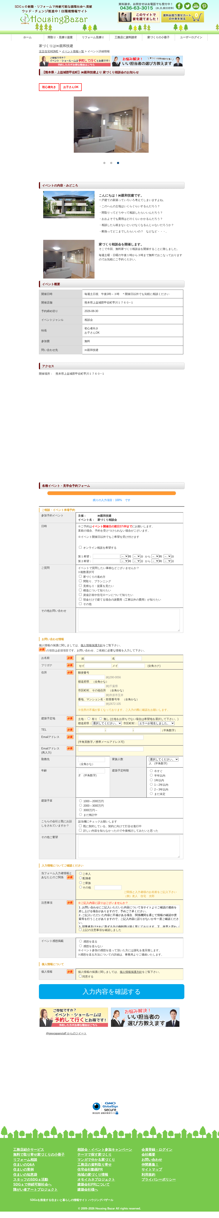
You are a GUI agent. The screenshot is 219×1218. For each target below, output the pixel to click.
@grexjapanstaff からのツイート (66, 1033)
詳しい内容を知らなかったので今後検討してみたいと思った (120, 830)
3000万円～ (90, 810)
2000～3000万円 (93, 805)
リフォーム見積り (93, 37)
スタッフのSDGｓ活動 (30, 1179)
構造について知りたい (96, 590)
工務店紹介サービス (28, 1149)
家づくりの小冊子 (158, 37)
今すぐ (158, 771)
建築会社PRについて (93, 1184)
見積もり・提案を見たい (98, 586)
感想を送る (90, 941)
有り (94, 719)
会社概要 (148, 1154)
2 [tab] (111, 163)
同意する (87, 976)
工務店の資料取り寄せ (94, 1164)
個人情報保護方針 (92, 645)
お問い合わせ (152, 1159)
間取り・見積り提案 (60, 37)
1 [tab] (104, 163)
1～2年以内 (160, 784)
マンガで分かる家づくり (96, 1159)
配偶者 (87, 878)
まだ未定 (159, 794)
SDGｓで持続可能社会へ (32, 1184)
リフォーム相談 (25, 1159)
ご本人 (87, 873)
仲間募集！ (150, 1164)
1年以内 (158, 780)
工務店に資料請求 (126, 37)
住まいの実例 (23, 1169)
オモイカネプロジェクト (96, 1179)
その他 (87, 604)
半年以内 (159, 775)
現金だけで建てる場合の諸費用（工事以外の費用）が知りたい (121, 599)
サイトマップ (152, 1169)
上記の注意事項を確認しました (101, 930)
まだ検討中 (90, 814)
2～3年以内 (160, 789)
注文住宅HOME (48, 51)
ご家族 (87, 883)
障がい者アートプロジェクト (35, 1189)
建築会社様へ (87, 1189)
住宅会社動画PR (90, 1169)
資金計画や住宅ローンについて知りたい (107, 595)
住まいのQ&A (24, 1164)
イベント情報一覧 (73, 51)
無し (106, 719)
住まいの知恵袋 (25, 1174)
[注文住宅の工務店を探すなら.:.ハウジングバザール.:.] (54, 24)
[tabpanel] (111, 125)
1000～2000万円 (93, 801)
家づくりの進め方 (93, 576)
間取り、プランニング (96, 581)
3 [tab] (118, 163)
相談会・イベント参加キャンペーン (104, 1149)
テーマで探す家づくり (94, 1154)
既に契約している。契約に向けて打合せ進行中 (112, 826)
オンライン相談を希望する (99, 547)
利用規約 (148, 1174)
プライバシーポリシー (159, 1179)
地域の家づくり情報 (92, 1174)
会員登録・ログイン (157, 1149)
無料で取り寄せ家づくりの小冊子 (39, 1154)
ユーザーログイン (191, 37)
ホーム (27, 37)
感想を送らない (93, 946)
